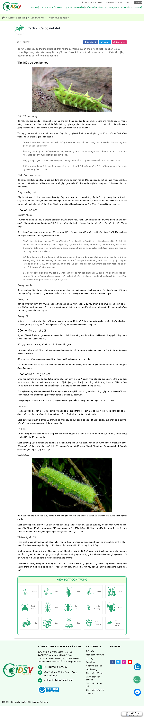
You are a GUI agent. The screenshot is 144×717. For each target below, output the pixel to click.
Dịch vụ (69, 7)
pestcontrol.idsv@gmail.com (112, 2)
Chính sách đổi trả (94, 673)
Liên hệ (138, 7)
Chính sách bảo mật (95, 690)
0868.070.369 (90, 2)
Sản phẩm (79, 7)
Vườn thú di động (94, 7)
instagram (120, 42)
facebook (91, 42)
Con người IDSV (126, 7)
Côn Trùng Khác (38, 18)
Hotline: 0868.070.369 (55, 666)
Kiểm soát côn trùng (52, 7)
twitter (106, 42)
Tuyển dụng (111, 7)
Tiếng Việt (138, 2)
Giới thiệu (35, 7)
